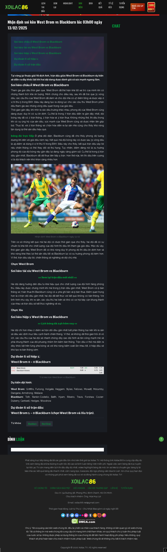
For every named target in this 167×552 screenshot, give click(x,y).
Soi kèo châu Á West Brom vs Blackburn (38, 41)
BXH (91, 3)
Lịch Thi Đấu (43, 7)
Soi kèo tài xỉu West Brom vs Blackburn (37, 47)
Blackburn (32, 423)
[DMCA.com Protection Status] (83, 521)
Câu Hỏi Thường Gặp (98, 488)
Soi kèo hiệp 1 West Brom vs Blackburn (37, 53)
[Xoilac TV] (16, 7)
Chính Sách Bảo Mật (60, 488)
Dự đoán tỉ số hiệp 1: (26, 58)
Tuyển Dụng (122, 5)
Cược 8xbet (150, 7)
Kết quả (100, 5)
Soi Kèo (81, 5)
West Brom (46, 423)
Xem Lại (55, 5)
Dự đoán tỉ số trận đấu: (27, 64)
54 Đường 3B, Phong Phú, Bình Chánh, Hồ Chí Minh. (87, 493)
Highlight (68, 3)
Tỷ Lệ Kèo (110, 5)
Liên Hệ (114, 488)
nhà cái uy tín (137, 7)
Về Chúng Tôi (40, 488)
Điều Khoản (79, 488)
